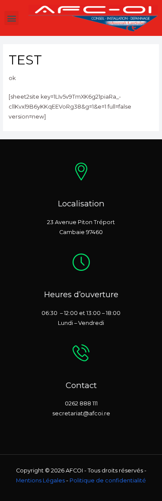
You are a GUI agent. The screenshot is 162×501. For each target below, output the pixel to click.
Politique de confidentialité (108, 480)
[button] (11, 18)
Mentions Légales (40, 480)
